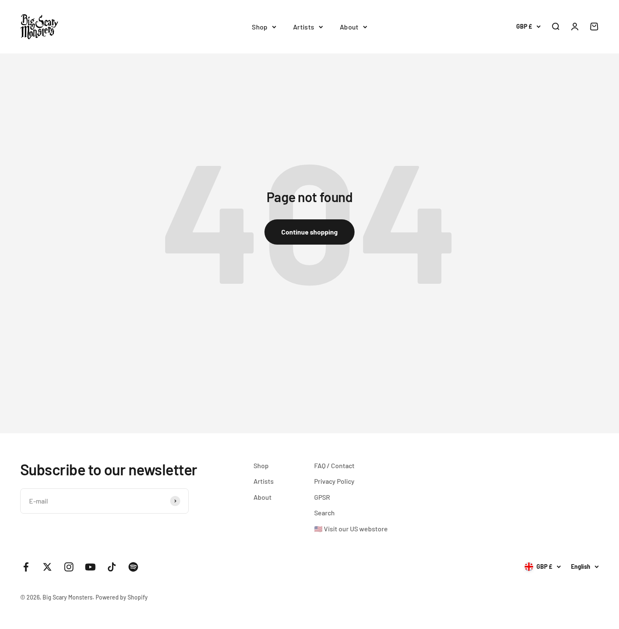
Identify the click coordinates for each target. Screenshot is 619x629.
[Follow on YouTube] (90, 567)
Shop (260, 27)
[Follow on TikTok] (111, 567)
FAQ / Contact (334, 465)
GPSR (322, 497)
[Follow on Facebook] (26, 567)
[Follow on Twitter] (47, 567)
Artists (304, 27)
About (349, 27)
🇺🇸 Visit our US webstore (351, 529)
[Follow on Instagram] (69, 567)
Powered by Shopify (122, 597)
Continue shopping (309, 232)
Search (324, 513)
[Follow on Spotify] (133, 567)
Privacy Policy (334, 481)
